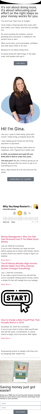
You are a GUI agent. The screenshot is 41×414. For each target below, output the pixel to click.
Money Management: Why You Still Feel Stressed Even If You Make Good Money (19, 239)
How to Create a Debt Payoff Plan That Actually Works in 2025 (20, 321)
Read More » (6, 260)
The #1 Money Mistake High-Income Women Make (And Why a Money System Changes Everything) (19, 266)
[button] (20, 357)
